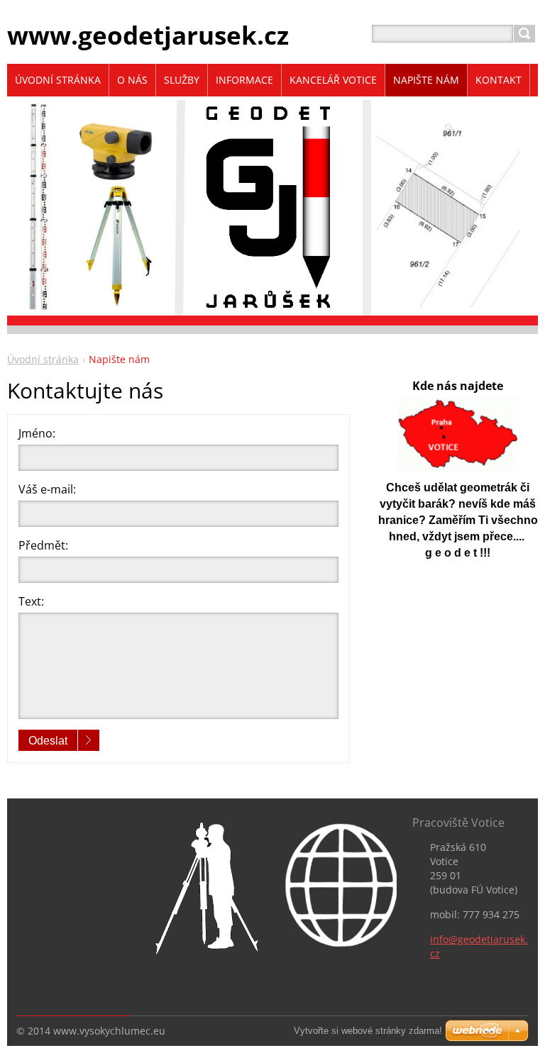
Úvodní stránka (43, 359)
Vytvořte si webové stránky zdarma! (368, 1030)
